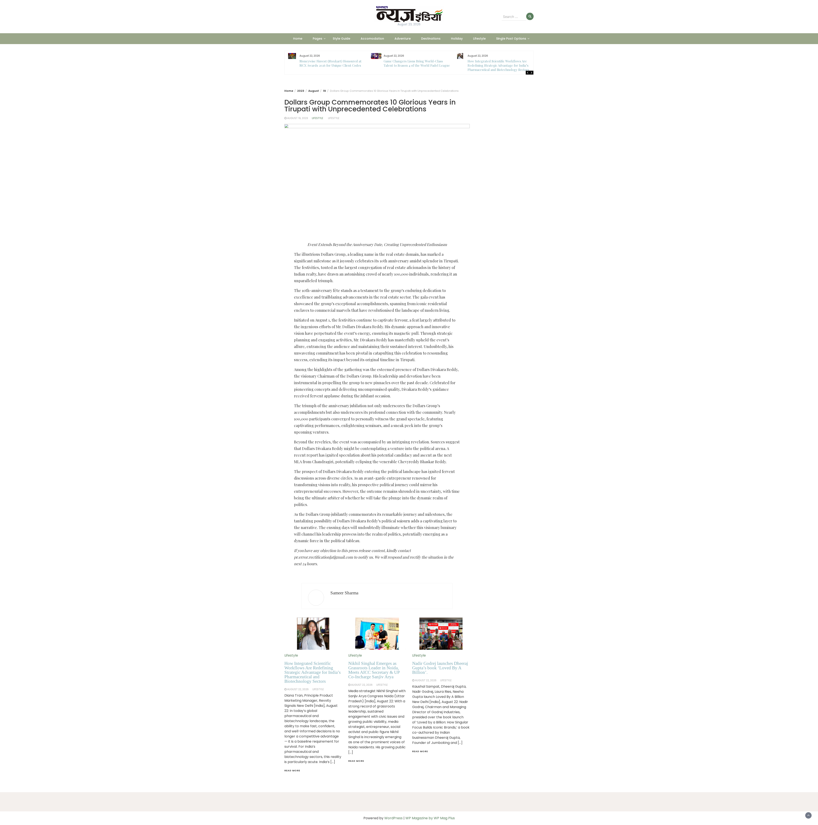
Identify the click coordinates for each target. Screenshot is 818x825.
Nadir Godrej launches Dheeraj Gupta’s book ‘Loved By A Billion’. (440, 668)
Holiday (457, 38)
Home (297, 38)
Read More (292, 770)
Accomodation (372, 38)
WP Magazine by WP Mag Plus (430, 818)
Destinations (431, 38)
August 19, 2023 (297, 118)
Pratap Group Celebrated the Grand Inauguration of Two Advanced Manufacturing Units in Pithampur (501, 65)
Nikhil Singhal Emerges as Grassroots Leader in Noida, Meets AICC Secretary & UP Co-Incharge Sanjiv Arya (374, 670)
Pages (317, 38)
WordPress (393, 818)
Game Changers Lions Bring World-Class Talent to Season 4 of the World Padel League (333, 63)
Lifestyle (479, 38)
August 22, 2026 (298, 689)
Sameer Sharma (344, 592)
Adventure (403, 38)
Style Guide (341, 38)
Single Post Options (511, 38)
